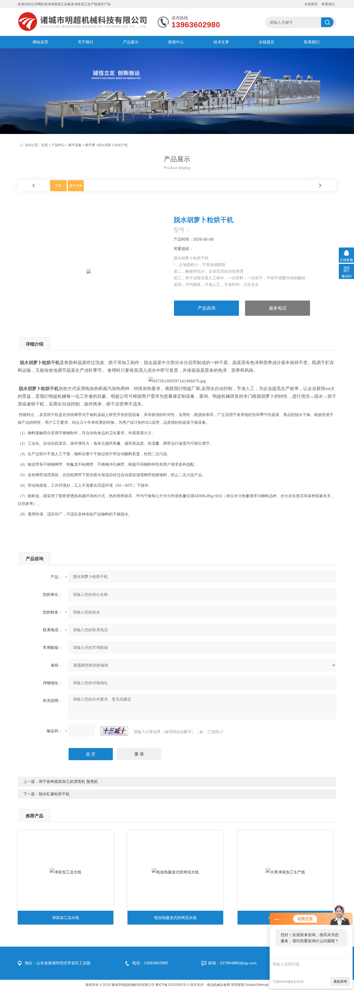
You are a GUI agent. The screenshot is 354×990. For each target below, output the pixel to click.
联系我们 (328, 4)
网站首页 (40, 42)
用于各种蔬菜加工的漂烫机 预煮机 (68, 781)
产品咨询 (206, 308)
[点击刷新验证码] (114, 731)
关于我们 (85, 42)
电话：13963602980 (150, 963)
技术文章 (221, 42)
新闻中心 (176, 42)
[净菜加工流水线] (65, 872)
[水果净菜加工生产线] (285, 872)
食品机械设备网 (218, 985)
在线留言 (311, 4)
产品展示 (131, 42)
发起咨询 (340, 981)
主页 (44, 145)
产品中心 (58, 145)
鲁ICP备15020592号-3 (172, 985)
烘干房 (90, 145)
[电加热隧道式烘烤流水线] (175, 872)
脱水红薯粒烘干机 (54, 794)
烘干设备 (75, 145)
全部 (58, 186)
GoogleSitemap (257, 985)
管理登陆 (237, 985)
